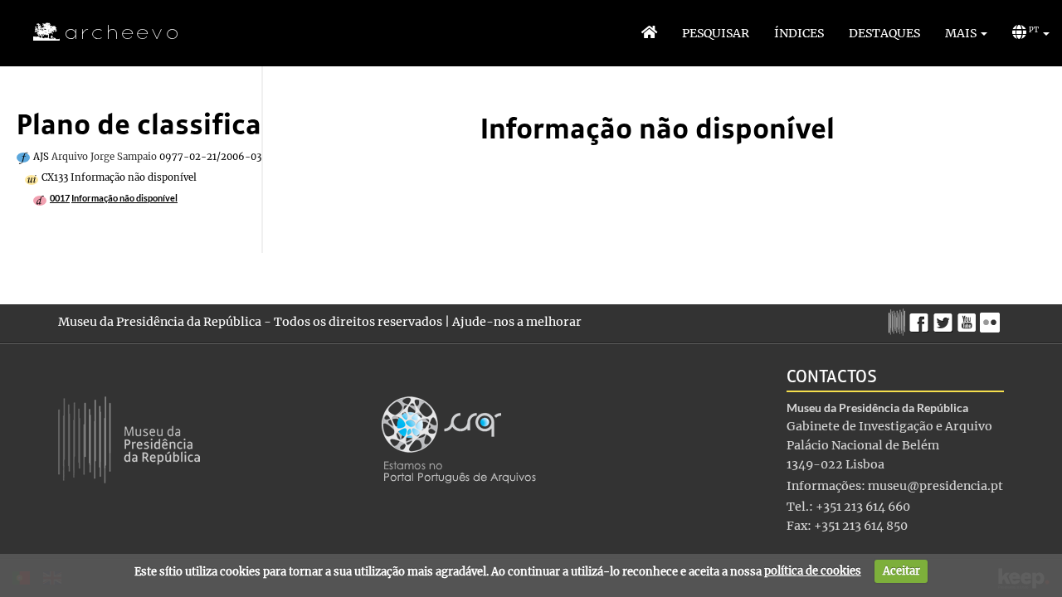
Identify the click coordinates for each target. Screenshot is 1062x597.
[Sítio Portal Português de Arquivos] (459, 438)
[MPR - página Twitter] (945, 318)
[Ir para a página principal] (95, 32)
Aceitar (901, 571)
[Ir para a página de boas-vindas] (649, 33)
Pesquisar (715, 33)
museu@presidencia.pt (935, 485)
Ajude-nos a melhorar (517, 321)
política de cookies (812, 571)
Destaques (884, 33)
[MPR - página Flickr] (992, 318)
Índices (799, 33)
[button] (966, 33)
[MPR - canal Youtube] (968, 318)
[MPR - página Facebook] (921, 318)
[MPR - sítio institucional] (899, 320)
